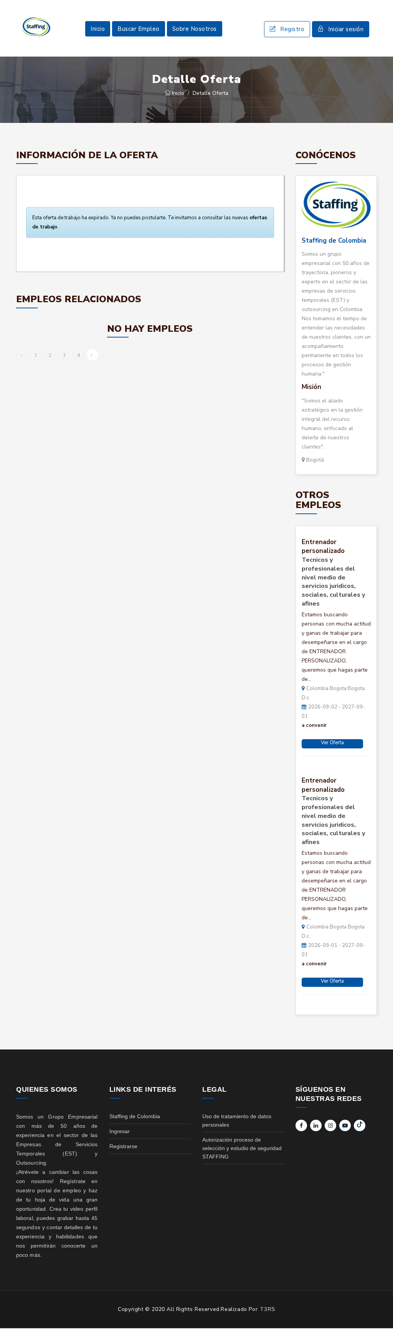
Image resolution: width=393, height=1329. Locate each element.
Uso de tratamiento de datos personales (236, 1120)
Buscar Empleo (138, 29)
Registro (292, 29)
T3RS (267, 1309)
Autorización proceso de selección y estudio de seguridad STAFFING (242, 1148)
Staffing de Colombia (334, 240)
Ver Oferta (332, 742)
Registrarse (123, 1146)
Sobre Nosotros (194, 29)
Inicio (98, 29)
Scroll (379, 1310)
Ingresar (119, 1131)
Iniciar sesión (345, 29)
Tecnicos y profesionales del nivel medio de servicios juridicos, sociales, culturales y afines (333, 582)
